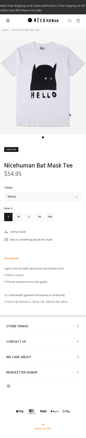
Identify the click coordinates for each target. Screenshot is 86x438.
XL (39, 217)
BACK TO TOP (43, 429)
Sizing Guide (18, 232)
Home (5, 30)
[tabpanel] (43, 83)
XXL (50, 217)
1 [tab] (43, 137)
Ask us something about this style (31, 239)
